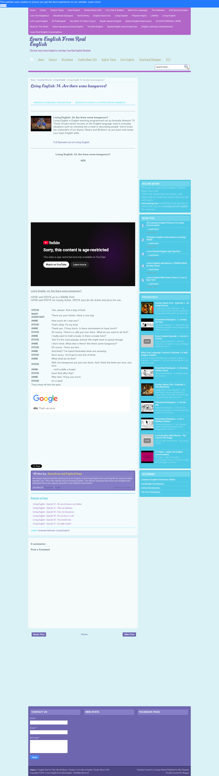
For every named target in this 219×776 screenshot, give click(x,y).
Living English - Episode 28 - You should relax (52, 520)
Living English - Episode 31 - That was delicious (52, 508)
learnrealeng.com (149, 203)
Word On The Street (39, 26)
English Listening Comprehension (157, 26)
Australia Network (44, 80)
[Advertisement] (68, 74)
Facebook (48, 487)
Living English (121, 16)
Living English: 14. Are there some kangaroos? (69, 86)
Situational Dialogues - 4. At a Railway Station (169, 420)
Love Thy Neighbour (39, 16)
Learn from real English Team (65, 474)
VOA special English (178, 10)
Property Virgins (139, 16)
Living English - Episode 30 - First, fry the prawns (53, 512)
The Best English (95, 26)
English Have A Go (102, 16)
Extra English (74, 10)
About (41, 59)
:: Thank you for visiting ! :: (123, 487)
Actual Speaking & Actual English (67, 26)
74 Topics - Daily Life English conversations (169, 453)
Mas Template (183, 770)
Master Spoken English (110, 21)
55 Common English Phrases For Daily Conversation (165, 224)
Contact (52, 59)
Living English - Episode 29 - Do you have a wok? (53, 516)
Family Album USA (92, 10)
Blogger (186, 773)
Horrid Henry (83, 16)
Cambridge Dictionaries (152, 484)
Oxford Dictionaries (150, 488)
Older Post (129, 634)
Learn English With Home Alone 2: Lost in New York (166, 278)
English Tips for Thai (46, 770)
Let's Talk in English (115, 10)
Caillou (43, 10)
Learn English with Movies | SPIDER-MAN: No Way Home (166, 264)
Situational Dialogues (63, 16)
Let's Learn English (39, 21)
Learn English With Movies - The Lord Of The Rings (170, 436)
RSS (168, 59)
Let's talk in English (84, 770)
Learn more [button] (94, 2)
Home (33, 10)
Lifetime (154, 16)
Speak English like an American (122, 26)
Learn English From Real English (58, 41)
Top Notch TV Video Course (83, 21)
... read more (153, 229)
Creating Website (160, 770)
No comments (118, 103)
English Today (57, 10)
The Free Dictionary (150, 492)
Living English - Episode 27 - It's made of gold (52, 524)
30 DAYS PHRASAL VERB (168, 21)
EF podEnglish (59, 21)
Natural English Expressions (138, 21)
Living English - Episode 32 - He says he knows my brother (57, 504)
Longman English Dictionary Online (158, 479)
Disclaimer (67, 59)
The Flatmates (158, 10)
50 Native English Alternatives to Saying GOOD (166, 238)
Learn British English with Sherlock (164, 251)
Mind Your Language (137, 10)
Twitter (58, 487)
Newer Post (38, 634)
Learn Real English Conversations (46, 32)
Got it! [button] (3, 5)
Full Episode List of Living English (71, 142)
